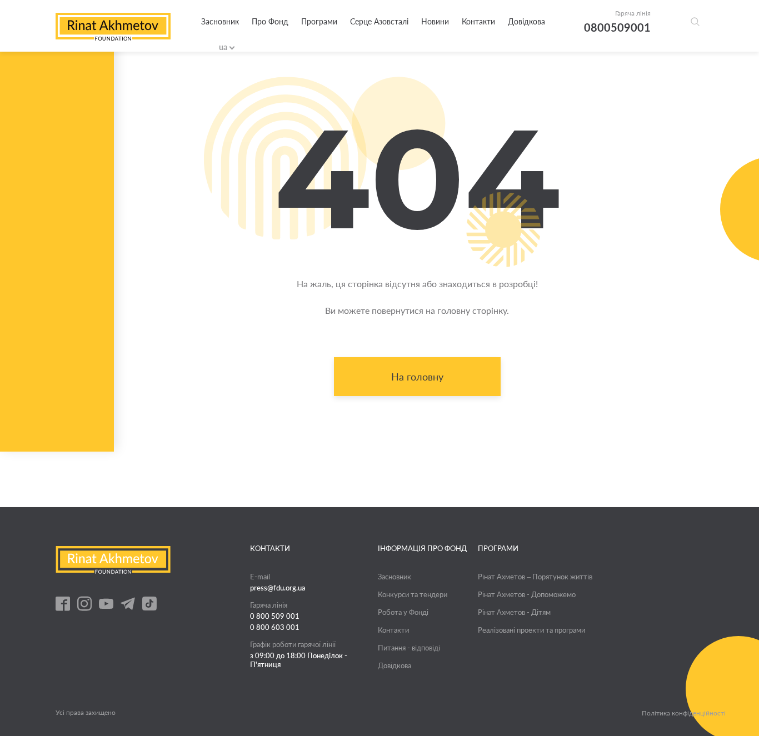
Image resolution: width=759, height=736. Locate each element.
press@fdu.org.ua (278, 587)
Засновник (220, 21)
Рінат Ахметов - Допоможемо (527, 594)
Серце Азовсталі (379, 21)
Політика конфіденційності (684, 713)
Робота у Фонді (403, 612)
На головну (417, 376)
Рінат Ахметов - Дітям (514, 612)
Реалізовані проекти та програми (531, 629)
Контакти (478, 21)
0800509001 (617, 27)
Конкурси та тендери (412, 594)
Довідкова (526, 21)
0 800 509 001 (274, 616)
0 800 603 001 (274, 627)
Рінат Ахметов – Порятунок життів (535, 576)
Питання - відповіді (409, 647)
